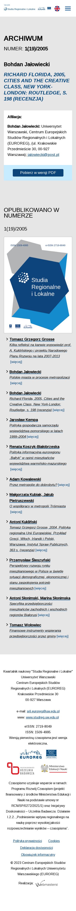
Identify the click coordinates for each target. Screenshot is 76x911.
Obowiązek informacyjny (38, 854)
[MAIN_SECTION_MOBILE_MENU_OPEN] (68, 8)
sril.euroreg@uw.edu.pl (43, 711)
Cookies (54, 841)
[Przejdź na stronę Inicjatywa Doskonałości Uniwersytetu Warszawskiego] (20, 769)
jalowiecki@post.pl (43, 154)
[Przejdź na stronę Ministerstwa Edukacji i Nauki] (54, 769)
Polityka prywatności (27, 841)
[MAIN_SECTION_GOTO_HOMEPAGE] (20, 7)
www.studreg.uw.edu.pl (42, 717)
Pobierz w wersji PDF (38, 172)
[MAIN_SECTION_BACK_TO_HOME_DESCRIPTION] (67, 903)
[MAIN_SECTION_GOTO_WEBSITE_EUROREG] (41, 9)
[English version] (57, 9)
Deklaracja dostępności (36, 848)
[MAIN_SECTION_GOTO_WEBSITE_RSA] (49, 9)
